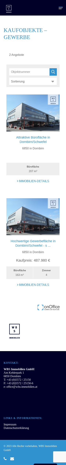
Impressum (10, 424)
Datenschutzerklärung (16, 428)
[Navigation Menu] (61, 8)
